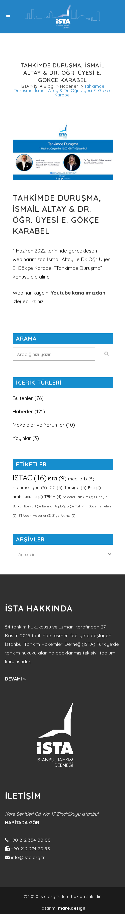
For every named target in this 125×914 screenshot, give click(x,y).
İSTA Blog (44, 86)
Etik (94, 487)
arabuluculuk (28, 496)
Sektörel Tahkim (78, 497)
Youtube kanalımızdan (78, 293)
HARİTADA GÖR (22, 823)
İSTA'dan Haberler (34, 515)
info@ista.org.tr (28, 857)
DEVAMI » (15, 679)
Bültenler (23, 398)
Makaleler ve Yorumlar (39, 425)
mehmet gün (30, 487)
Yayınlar (22, 438)
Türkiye (75, 487)
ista (57, 478)
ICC (55, 487)
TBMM (53, 496)
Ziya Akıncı (63, 515)
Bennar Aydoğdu (58, 506)
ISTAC (30, 477)
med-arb (81, 478)
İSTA (25, 86)
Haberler (69, 86)
